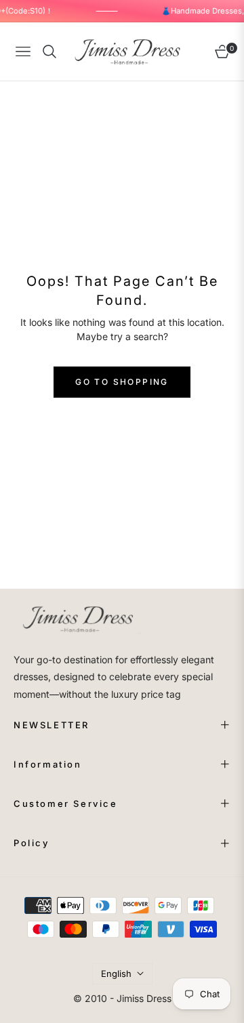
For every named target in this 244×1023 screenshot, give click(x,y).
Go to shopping (122, 382)
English (116, 973)
